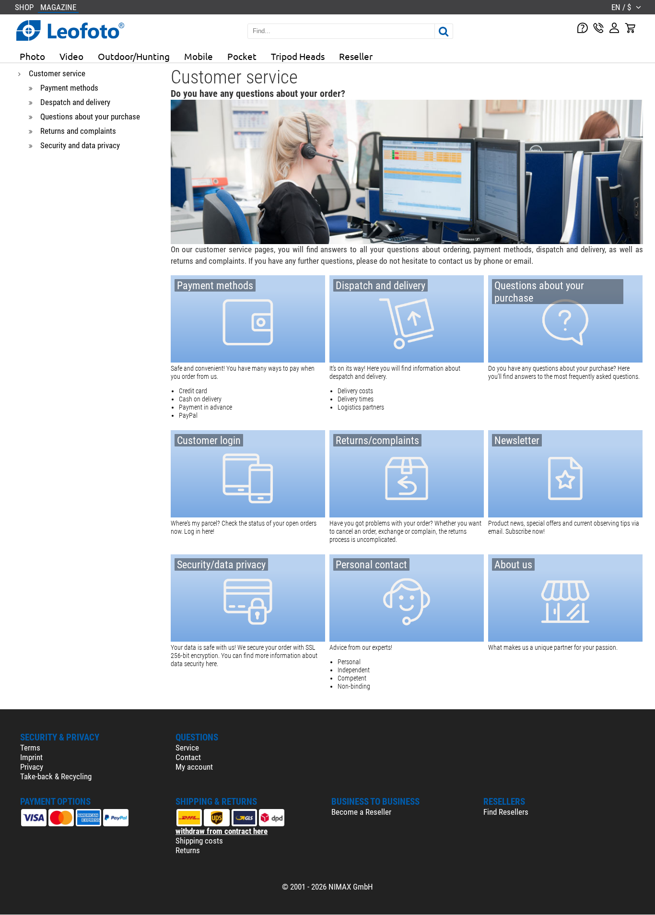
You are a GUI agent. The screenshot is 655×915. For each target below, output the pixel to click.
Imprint (31, 757)
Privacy (31, 767)
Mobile (198, 56)
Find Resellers (505, 812)
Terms (30, 747)
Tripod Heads (298, 56)
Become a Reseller (361, 812)
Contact (188, 757)
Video (71, 56)
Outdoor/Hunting (134, 56)
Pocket (242, 56)
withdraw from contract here (221, 831)
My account (194, 767)
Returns (187, 850)
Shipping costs (199, 840)
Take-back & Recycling (56, 776)
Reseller (356, 56)
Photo (32, 56)
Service (187, 747)
